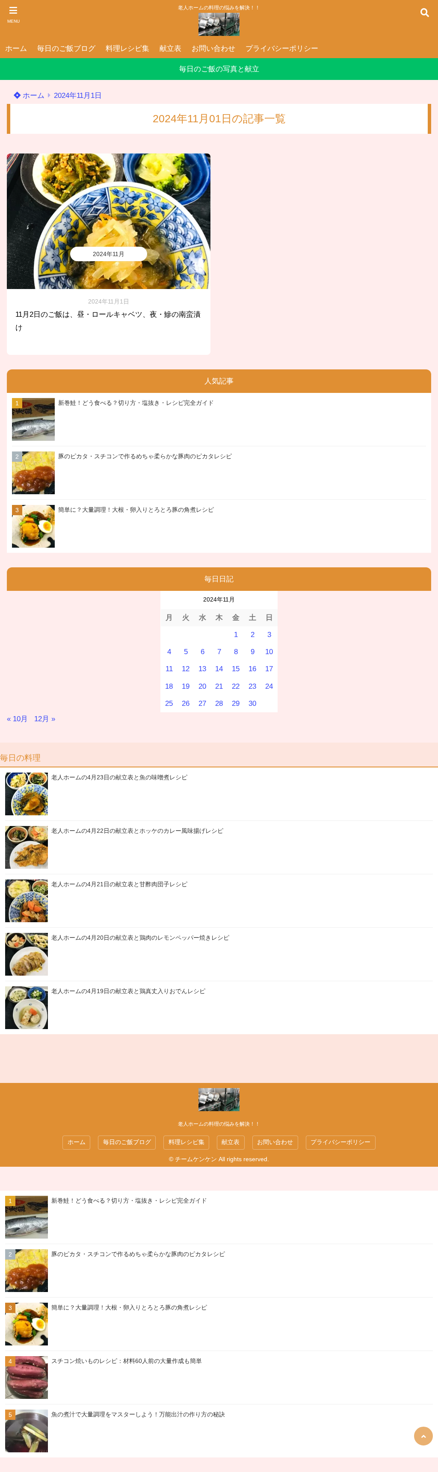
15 (236, 669)
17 (269, 669)
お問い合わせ (213, 48)
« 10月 (17, 719)
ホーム (16, 48)
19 (185, 686)
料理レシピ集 (127, 48)
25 (169, 703)
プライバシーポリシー (282, 48)
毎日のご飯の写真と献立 (219, 69)
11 (169, 669)
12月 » (44, 719)
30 (252, 703)
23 (252, 686)
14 (219, 669)
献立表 (170, 48)
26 (185, 703)
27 (202, 703)
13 (202, 669)
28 (219, 703)
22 (236, 686)
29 (236, 703)
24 (269, 686)
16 (252, 669)
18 (169, 686)
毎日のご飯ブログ (66, 48)
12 (185, 669)
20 (202, 686)
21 (219, 686)
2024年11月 (108, 254)
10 (269, 652)
